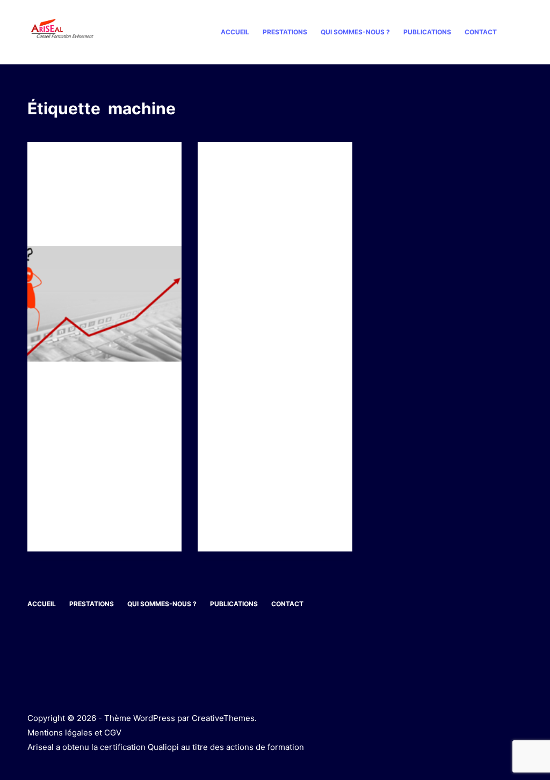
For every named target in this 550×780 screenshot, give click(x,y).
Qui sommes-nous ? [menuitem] (355, 32)
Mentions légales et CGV (74, 732)
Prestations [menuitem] (285, 32)
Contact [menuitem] (481, 32)
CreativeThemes (223, 718)
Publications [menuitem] (427, 32)
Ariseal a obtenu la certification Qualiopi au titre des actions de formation (165, 747)
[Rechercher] (519, 32)
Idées (53, 163)
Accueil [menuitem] (235, 32)
